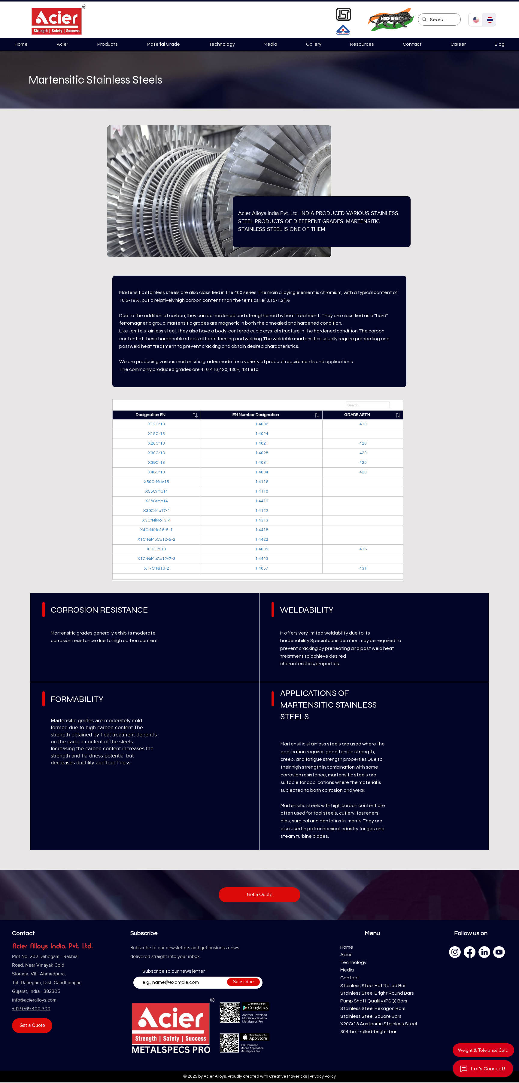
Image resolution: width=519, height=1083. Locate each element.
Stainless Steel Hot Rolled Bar (373, 985)
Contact (349, 977)
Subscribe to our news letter (173, 971)
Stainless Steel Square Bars (371, 1016)
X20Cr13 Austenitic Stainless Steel (378, 1023)
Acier (346, 954)
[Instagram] (455, 952)
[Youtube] (499, 952)
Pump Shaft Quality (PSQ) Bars (373, 1001)
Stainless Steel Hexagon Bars (372, 1008)
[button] (107, 44)
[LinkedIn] (484, 952)
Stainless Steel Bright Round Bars (377, 993)
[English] (475, 19)
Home (346, 947)
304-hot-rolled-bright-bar (368, 1031)
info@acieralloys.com (34, 999)
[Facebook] (469, 952)
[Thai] (489, 19)
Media (347, 970)
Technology (353, 962)
